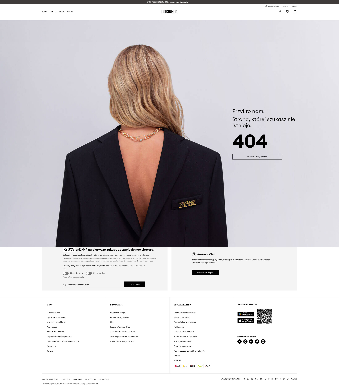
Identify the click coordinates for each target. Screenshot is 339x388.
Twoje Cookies (90, 379)
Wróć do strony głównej (257, 156)
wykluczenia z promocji (144, 261)
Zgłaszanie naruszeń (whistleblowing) (63, 341)
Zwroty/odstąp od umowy (185, 322)
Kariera (50, 351)
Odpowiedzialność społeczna (59, 336)
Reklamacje (179, 327)
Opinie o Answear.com (56, 317)
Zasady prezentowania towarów (124, 336)
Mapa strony (104, 379)
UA (288, 379)
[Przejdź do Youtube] (251, 341)
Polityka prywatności (50, 379)
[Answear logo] (169, 11)
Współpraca (52, 327)
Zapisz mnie (135, 284)
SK (284, 379)
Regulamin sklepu (117, 312)
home (70, 11)
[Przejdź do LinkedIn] (263, 341)
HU (265, 379)
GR (256, 379)
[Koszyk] (295, 11)
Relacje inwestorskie (55, 332)
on (51, 11)
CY (248, 379)
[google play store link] (245, 314)
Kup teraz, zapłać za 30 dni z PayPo (189, 351)
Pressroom (51, 346)
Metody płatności (181, 317)
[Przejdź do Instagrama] (245, 341)
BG (243, 379)
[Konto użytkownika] (280, 11)
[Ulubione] (287, 11)
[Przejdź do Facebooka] (239, 341)
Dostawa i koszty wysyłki (184, 312)
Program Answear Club (120, 327)
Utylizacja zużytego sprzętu (122, 341)
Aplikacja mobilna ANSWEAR (122, 332)
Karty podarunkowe (182, 341)
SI (280, 379)
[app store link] (245, 320)
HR (261, 379)
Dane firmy (77, 379)
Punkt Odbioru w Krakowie (185, 336)
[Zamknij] (294, 2)
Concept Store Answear (184, 332)
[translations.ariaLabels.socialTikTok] (257, 341)
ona (44, 11)
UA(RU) (294, 379)
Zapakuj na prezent (182, 346)
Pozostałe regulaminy (119, 317)
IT (268, 379)
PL (272, 379)
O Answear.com (53, 312)
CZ (252, 379)
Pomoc (177, 355)
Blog (112, 322)
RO (276, 379)
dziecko (60, 11)
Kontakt (177, 360)
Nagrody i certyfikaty (56, 322)
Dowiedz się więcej (205, 272)
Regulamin (66, 379)
